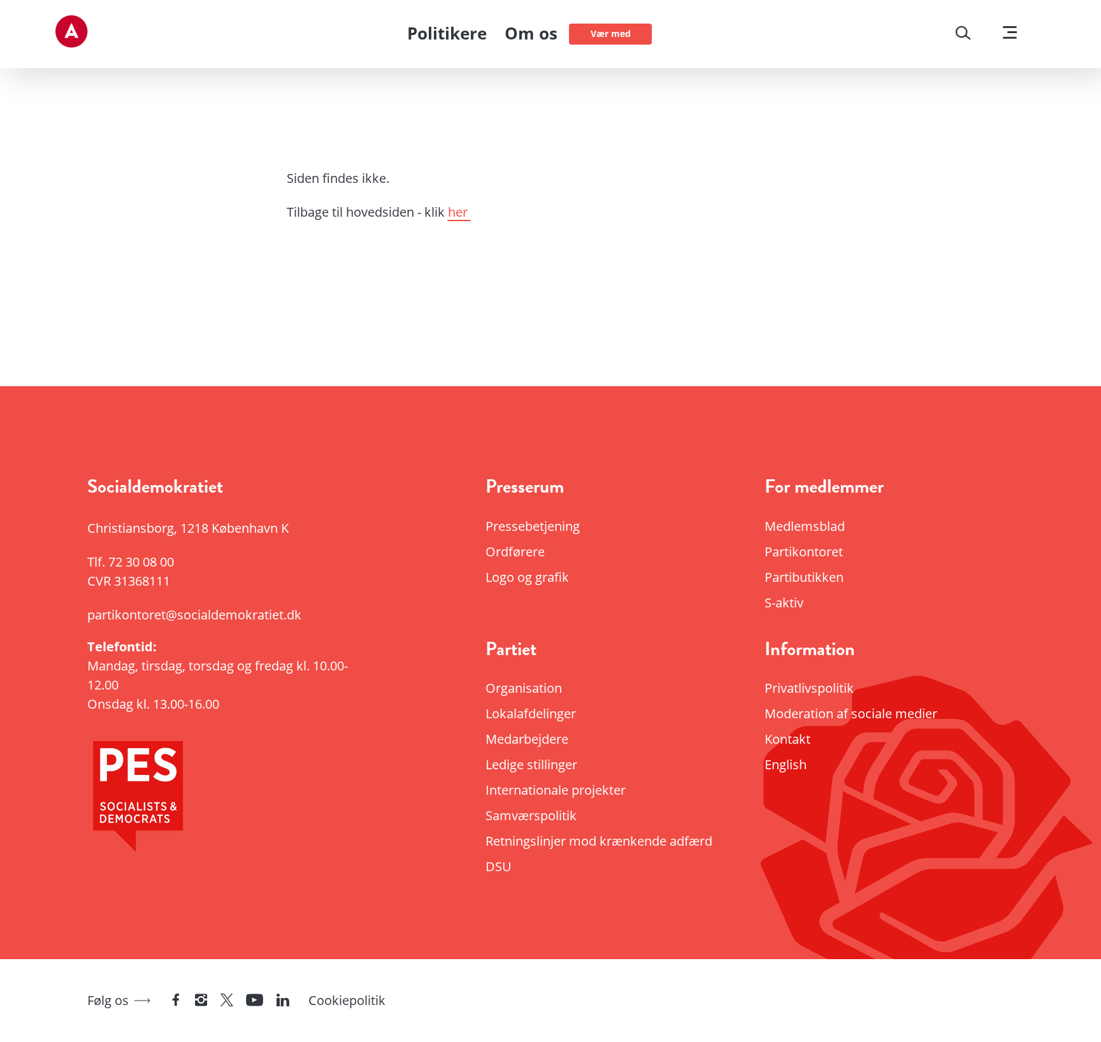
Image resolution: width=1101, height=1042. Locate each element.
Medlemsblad (805, 526)
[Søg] (963, 34)
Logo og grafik (527, 577)
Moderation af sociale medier (851, 713)
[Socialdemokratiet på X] (226, 1001)
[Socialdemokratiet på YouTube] (255, 1001)
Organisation (524, 688)
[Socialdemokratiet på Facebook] (175, 1001)
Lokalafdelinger (531, 713)
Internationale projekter (556, 790)
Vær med (611, 33)
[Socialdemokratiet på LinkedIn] (283, 1001)
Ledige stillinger (531, 764)
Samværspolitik (531, 815)
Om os (531, 33)
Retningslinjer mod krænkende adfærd (599, 841)
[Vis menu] (1010, 34)
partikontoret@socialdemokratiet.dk (194, 614)
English (786, 764)
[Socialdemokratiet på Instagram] (201, 1001)
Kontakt (787, 739)
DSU (499, 866)
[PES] (232, 800)
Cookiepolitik (346, 1000)
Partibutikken (804, 577)
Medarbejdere (527, 739)
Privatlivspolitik (809, 688)
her (459, 212)
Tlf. (130, 561)
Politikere (447, 33)
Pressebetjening (533, 526)
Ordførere (515, 551)
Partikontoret (804, 551)
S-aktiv (784, 602)
